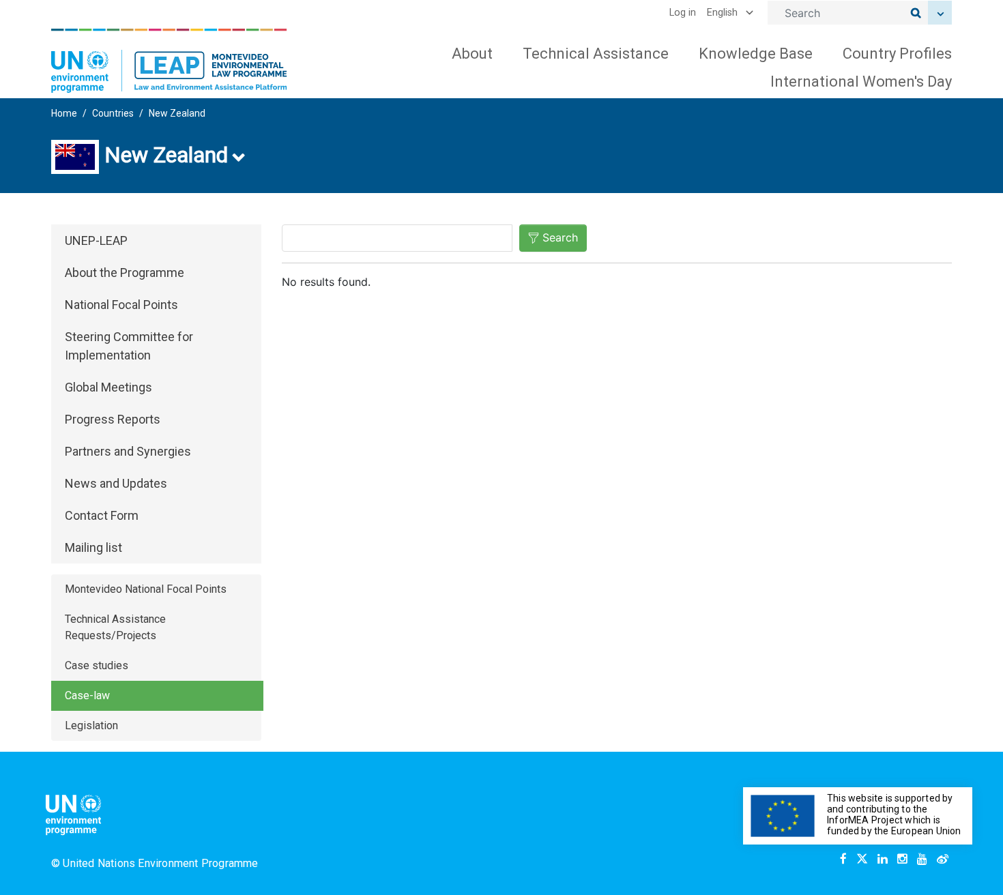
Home (64, 113)
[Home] (169, 61)
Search (560, 237)
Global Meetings (108, 387)
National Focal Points (121, 304)
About (472, 53)
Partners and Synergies (128, 451)
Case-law (87, 695)
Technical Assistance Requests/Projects (115, 627)
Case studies (96, 665)
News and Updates (116, 483)
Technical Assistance (596, 53)
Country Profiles (897, 53)
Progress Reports (112, 419)
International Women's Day (861, 81)
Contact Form (102, 515)
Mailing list (93, 547)
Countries (113, 113)
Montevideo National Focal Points (146, 589)
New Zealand (177, 113)
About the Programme (124, 272)
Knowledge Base (756, 53)
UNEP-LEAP (96, 240)
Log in (682, 12)
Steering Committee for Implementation (129, 345)
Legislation (91, 725)
